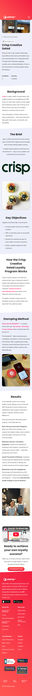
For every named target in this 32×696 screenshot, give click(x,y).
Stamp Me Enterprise (8, 618)
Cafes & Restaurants (7, 639)
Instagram (20, 639)
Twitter (20, 649)
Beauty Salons (6, 643)
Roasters (4, 652)
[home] (9, 17)
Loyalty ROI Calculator (22, 621)
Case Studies (21, 613)
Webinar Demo (22, 610)
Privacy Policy (5, 681)
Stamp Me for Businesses (6, 611)
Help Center (21, 617)
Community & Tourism (8, 649)
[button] (29, 17)
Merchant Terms (24, 681)
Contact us (5, 629)
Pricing (4, 615)
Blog (19, 624)
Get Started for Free (16, 569)
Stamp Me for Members (6, 622)
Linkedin (20, 643)
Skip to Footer (0, 0)
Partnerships (5, 626)
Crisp (4, 96)
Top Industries (7, 636)
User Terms (15, 681)
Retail (3, 646)
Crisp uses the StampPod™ (10, 324)
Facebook (20, 646)
